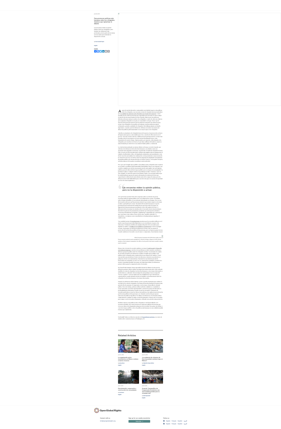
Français (174, 421)
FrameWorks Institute (148, 317)
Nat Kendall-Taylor (99, 41)
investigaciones (135, 221)
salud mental (151, 248)
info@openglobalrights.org (107, 421)
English (95, 45)
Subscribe (138, 421)
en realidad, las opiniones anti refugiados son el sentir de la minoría (138, 114)
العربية (185, 421)
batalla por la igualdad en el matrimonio (140, 226)
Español (180, 421)
